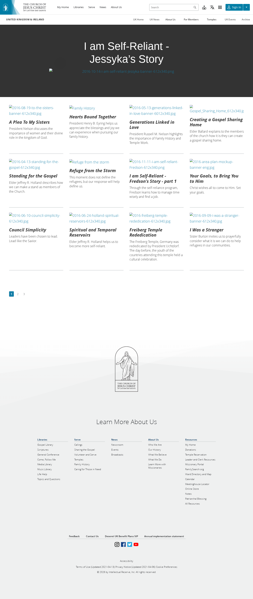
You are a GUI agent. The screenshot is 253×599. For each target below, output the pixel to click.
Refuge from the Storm (92, 170)
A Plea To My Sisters (29, 122)
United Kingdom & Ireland (25, 19)
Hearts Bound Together (92, 117)
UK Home (138, 19)
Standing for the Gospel (33, 176)
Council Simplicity (27, 230)
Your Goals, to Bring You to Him (214, 178)
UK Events (230, 19)
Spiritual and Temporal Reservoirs (92, 232)
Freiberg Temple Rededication (145, 232)
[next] (30, 294)
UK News (155, 19)
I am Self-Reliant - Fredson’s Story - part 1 (153, 178)
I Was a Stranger (206, 230)
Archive (246, 19)
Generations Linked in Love (151, 124)
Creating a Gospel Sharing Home (216, 121)
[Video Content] (126, 71)
